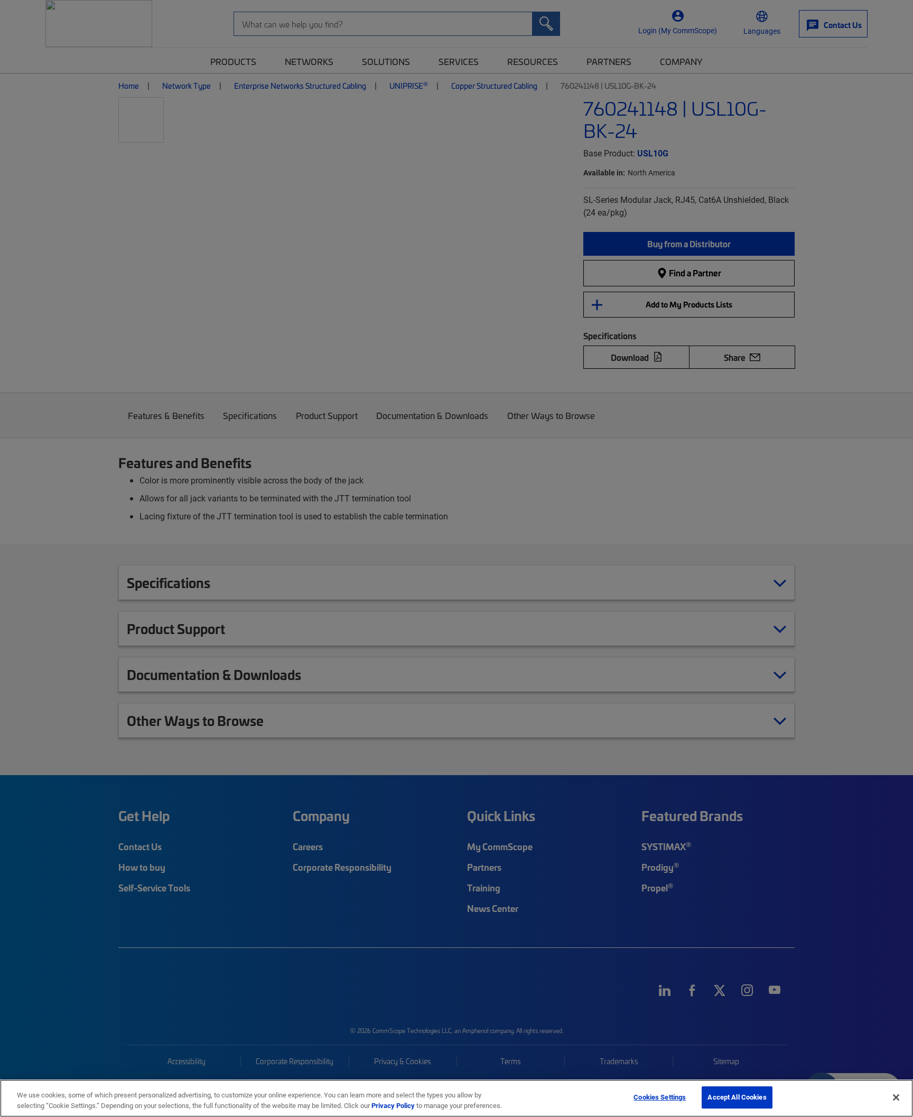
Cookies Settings (659, 1097)
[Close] (896, 1097)
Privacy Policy (393, 1105)
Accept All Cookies (736, 1097)
